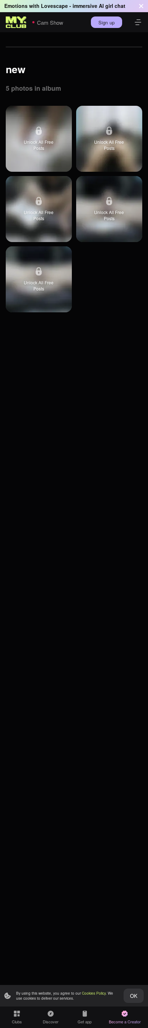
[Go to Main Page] (16, 22)
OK (133, 995)
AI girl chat (112, 5)
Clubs (17, 1021)
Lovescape (54, 5)
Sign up (106, 22)
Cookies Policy (94, 993)
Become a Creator (125, 1021)
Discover (51, 1021)
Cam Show (50, 22)
